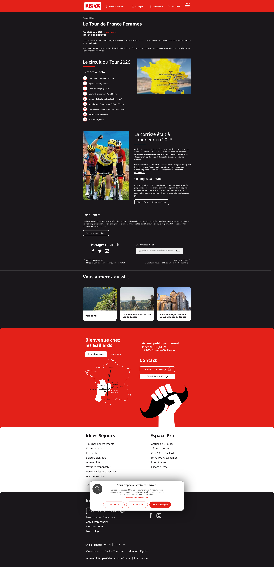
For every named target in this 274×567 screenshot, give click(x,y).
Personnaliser (137, 504)
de (119, 545)
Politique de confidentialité (137, 497)
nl (124, 545)
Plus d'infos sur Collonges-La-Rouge (151, 202)
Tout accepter (161, 505)
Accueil (86, 18)
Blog (92, 18)
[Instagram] (159, 515)
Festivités (101, 35)
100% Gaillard (89, 35)
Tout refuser (113, 504)
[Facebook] (151, 515)
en (105, 545)
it (114, 545)
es (110, 545)
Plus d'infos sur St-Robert (96, 233)
